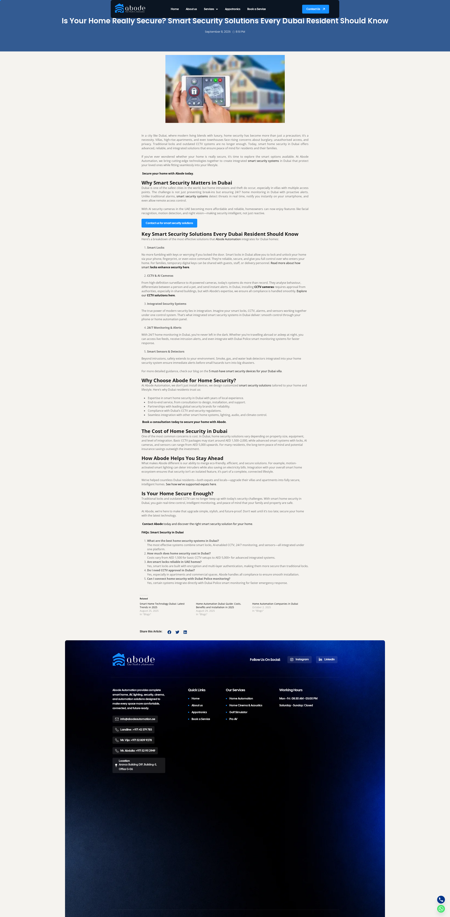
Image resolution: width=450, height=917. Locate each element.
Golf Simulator (238, 712)
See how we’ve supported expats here (191, 484)
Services (209, 9)
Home (175, 9)
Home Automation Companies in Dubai (275, 603)
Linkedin (329, 659)
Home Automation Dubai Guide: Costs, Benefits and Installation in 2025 (218, 605)
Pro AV (233, 719)
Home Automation (241, 699)
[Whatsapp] (441, 909)
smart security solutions (255, 385)
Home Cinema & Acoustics (245, 705)
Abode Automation (228, 239)
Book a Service (256, 9)
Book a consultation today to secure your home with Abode (184, 422)
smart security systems (263, 161)
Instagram (302, 659)
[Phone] (441, 899)
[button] (170, 632)
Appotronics (232, 9)
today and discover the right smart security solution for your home (197, 524)
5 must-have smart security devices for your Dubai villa (245, 371)
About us (191, 9)
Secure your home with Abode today (167, 173)
